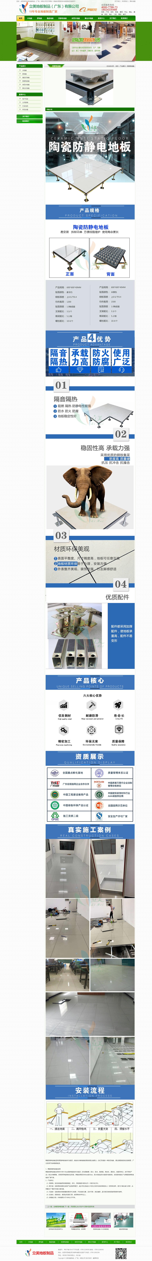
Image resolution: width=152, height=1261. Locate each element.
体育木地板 (76, 18)
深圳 (112, 12)
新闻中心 (101, 18)
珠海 (116, 12)
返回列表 (91, 1206)
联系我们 (125, 1)
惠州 (121, 12)
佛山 (130, 12)
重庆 (119, 14)
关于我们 (117, 1)
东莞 (102, 12)
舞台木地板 (89, 18)
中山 (125, 12)
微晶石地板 (26, 77)
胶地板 (39, 18)
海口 (110, 14)
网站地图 (132, 1)
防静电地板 (62, 18)
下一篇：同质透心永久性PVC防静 (76, 1206)
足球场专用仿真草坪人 (56, 1229)
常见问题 (25, 109)
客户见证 (25, 99)
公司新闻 (25, 102)
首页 (20, 18)
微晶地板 (50, 18)
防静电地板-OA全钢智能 (101, 1229)
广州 (107, 12)
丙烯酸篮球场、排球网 (78, 1229)
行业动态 (25, 106)
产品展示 (22, 66)
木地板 (29, 18)
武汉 (105, 14)
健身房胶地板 (123, 1229)
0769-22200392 (99, 1249)
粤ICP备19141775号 (70, 1249)
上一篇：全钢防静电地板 (55, 1206)
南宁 (124, 14)
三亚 (115, 14)
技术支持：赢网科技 (92, 1258)
